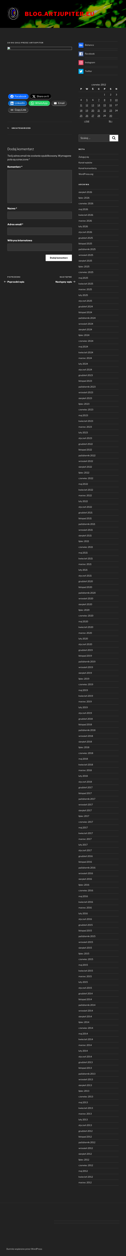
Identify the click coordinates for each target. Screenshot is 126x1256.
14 (99, 105)
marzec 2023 (85, 427)
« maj (86, 121)
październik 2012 (87, 1142)
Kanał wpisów (85, 162)
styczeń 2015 (85, 988)
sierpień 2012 (85, 1153)
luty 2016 (83, 913)
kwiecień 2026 (86, 215)
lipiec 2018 (84, 747)
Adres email (15, 224)
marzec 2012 (85, 1182)
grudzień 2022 (86, 444)
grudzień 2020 (86, 581)
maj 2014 (83, 1033)
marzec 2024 (85, 358)
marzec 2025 (85, 289)
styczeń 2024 (85, 369)
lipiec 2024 (84, 335)
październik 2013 (87, 1073)
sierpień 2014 (85, 1016)
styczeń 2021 (85, 575)
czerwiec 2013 (86, 1096)
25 (81, 115)
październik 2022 (87, 455)
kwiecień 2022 (86, 489)
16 (110, 105)
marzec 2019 (85, 701)
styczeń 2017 (85, 850)
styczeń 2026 (85, 232)
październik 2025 (87, 249)
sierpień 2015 (85, 947)
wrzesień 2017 (86, 804)
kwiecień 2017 (86, 833)
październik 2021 (87, 524)
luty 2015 (83, 982)
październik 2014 (87, 1005)
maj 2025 (83, 278)
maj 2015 (83, 965)
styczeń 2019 (85, 713)
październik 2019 (87, 661)
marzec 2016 (85, 907)
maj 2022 (83, 484)
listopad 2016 (85, 862)
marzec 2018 (85, 770)
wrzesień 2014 (86, 1010)
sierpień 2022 (85, 466)
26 (87, 115)
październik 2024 (87, 318)
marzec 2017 (85, 839)
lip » (110, 121)
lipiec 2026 (84, 197)
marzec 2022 (85, 495)
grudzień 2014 (86, 993)
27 (93, 115)
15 (104, 105)
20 (92, 110)
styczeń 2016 (85, 919)
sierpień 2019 (85, 673)
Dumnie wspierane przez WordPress (24, 1249)
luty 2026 (83, 226)
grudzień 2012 (86, 1131)
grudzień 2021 (86, 512)
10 (116, 100)
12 (87, 105)
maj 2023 (83, 415)
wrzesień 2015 (86, 942)
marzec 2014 (85, 1045)
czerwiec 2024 (86, 341)
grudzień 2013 (86, 1062)
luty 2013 (83, 1119)
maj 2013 (83, 1102)
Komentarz (14, 166)
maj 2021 (83, 552)
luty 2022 (83, 501)
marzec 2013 (85, 1113)
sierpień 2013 (85, 1085)
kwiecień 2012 (86, 1176)
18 (81, 110)
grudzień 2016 (86, 856)
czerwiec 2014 (86, 1028)
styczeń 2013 (85, 1125)
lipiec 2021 (84, 541)
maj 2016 (83, 896)
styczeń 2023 (85, 438)
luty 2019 (83, 707)
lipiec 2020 (84, 610)
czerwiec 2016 (86, 890)
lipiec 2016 (84, 884)
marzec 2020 (85, 633)
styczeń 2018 (85, 781)
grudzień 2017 (86, 787)
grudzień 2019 (86, 650)
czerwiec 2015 (86, 959)
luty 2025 (83, 295)
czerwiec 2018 (86, 753)
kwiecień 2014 (86, 1039)
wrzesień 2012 (86, 1148)
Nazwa (12, 208)
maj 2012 (83, 1171)
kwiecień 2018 (86, 764)
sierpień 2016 (85, 879)
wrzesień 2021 (86, 530)
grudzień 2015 (86, 925)
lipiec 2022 (84, 472)
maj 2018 (83, 758)
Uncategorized (21, 128)
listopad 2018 (85, 724)
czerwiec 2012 (86, 1165)
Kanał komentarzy (88, 168)
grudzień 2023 (86, 375)
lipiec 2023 (84, 404)
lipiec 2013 (84, 1091)
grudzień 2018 (86, 718)
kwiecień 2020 (86, 627)
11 (81, 105)
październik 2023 (87, 386)
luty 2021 (83, 570)
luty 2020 (83, 638)
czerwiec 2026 (86, 203)
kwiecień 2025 (86, 283)
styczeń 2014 (85, 1056)
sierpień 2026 (85, 192)
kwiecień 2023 (86, 421)
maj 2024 (83, 346)
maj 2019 (83, 690)
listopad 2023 (85, 381)
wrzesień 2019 (86, 667)
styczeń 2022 (85, 507)
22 (104, 110)
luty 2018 (83, 776)
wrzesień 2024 (86, 323)
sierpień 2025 (85, 260)
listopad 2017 (85, 793)
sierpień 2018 (85, 741)
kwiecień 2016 (86, 902)
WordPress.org (86, 174)
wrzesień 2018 (86, 736)
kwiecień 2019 (86, 696)
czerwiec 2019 (86, 684)
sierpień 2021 (85, 535)
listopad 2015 (85, 930)
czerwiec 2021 (86, 547)
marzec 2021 (85, 564)
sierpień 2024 (85, 329)
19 (87, 110)
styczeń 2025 (85, 300)
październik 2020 (87, 592)
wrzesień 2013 (86, 1079)
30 (110, 115)
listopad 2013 (85, 1068)
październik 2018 (87, 730)
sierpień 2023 (85, 398)
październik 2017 (87, 799)
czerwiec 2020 (86, 615)
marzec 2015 (85, 976)
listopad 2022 (85, 449)
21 (99, 110)
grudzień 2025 (86, 238)
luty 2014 (83, 1050)
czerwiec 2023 (86, 409)
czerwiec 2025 (86, 272)
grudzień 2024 (86, 306)
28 (98, 115)
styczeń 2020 (85, 644)
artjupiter (36, 43)
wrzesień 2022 (86, 461)
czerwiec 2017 (86, 822)
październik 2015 (87, 936)
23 (110, 110)
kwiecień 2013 (86, 1108)
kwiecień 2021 (86, 558)
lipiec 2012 (84, 1159)
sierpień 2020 (85, 604)
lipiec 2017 (84, 816)
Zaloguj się (84, 157)
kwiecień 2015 (86, 970)
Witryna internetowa (19, 240)
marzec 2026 (85, 220)
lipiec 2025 (84, 266)
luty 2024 (83, 363)
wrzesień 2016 (86, 873)
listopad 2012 (85, 1136)
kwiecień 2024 (86, 352)
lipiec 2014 (84, 1022)
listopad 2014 (85, 999)
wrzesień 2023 (86, 392)
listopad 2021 (85, 518)
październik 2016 (87, 867)
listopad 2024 (85, 312)
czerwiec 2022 (86, 478)
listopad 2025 (85, 243)
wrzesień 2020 (86, 598)
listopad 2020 (85, 587)
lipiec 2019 (84, 678)
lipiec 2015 (84, 953)
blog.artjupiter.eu (60, 14)
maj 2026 (83, 209)
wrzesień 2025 (86, 255)
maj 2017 (83, 827)
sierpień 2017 (85, 810)
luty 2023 (83, 432)
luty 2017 (83, 844)
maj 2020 (83, 621)
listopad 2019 (85, 655)
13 (93, 105)
